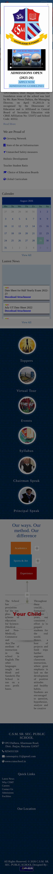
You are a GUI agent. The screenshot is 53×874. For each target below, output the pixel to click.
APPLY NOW (27, 82)
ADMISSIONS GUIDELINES (26, 85)
